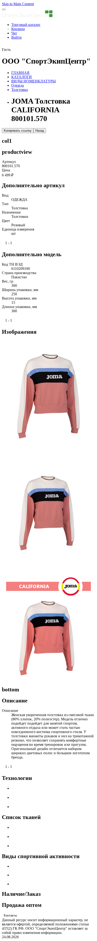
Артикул (9, 162)
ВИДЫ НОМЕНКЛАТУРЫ (33, 81)
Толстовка (19, 90)
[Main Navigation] (4, 9)
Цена (6, 170)
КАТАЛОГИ (21, 77)
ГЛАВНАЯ (20, 73)
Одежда (17, 85)
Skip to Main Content (18, 4)
